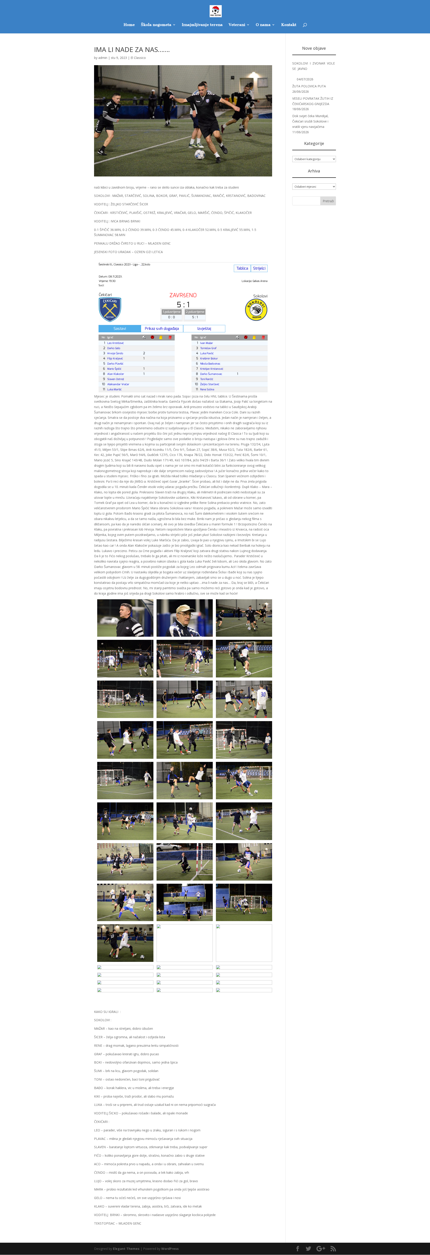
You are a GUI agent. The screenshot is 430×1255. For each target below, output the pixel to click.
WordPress (170, 1248)
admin (102, 58)
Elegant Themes (126, 1248)
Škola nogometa (156, 25)
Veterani (237, 25)
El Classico (138, 58)
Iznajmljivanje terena (202, 25)
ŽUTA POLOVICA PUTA (309, 86)
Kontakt (288, 25)
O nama (263, 25)
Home (129, 25)
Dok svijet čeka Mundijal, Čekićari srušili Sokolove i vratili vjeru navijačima (310, 121)
